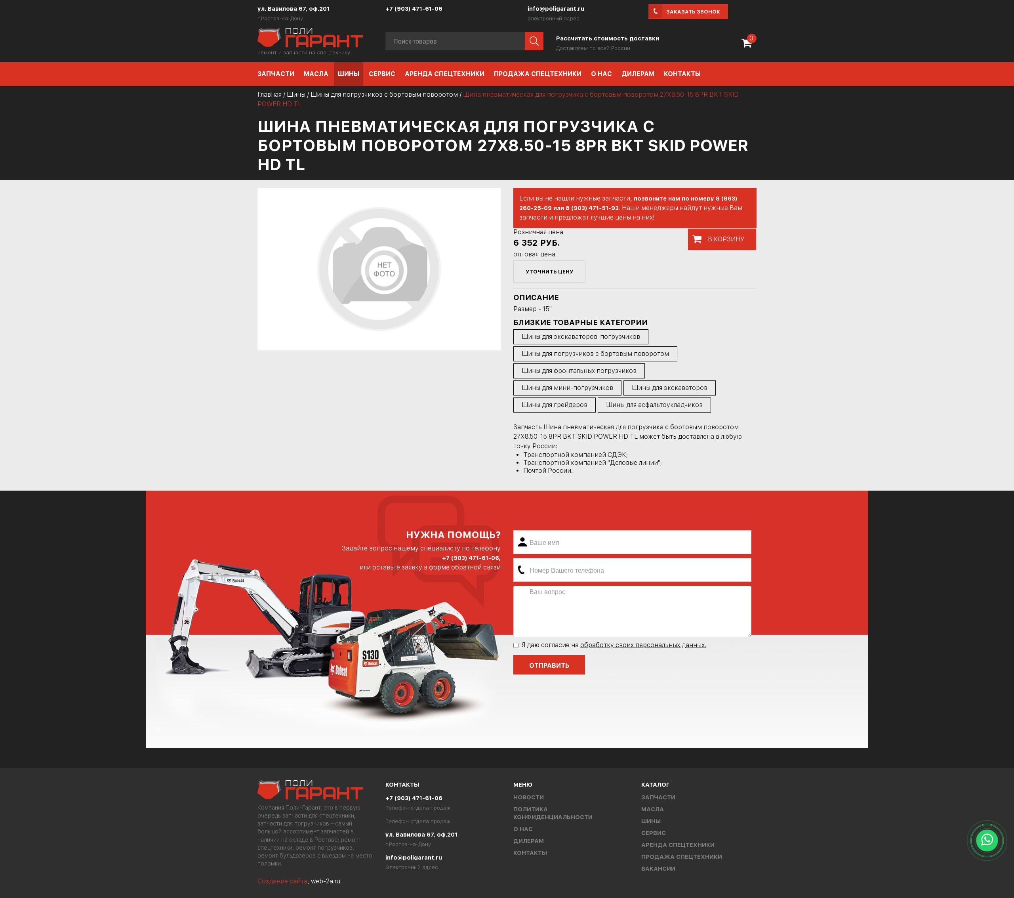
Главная (269, 94)
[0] (749, 46)
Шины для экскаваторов (669, 388)
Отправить (549, 665)
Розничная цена (538, 232)
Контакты (682, 74)
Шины (348, 74)
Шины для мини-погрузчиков (567, 388)
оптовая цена (534, 254)
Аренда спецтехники (444, 74)
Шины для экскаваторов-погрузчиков (581, 336)
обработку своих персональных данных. (643, 645)
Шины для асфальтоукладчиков (654, 405)
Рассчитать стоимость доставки (607, 38)
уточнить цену (549, 271)
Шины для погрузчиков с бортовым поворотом (384, 94)
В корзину (726, 239)
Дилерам (637, 74)
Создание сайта (282, 881)
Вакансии (658, 868)
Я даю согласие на (613, 645)
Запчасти (275, 74)
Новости (528, 797)
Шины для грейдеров (554, 405)
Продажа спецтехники (537, 74)
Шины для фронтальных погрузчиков (579, 370)
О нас (601, 74)
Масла (316, 74)
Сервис (382, 74)
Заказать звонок (693, 12)
